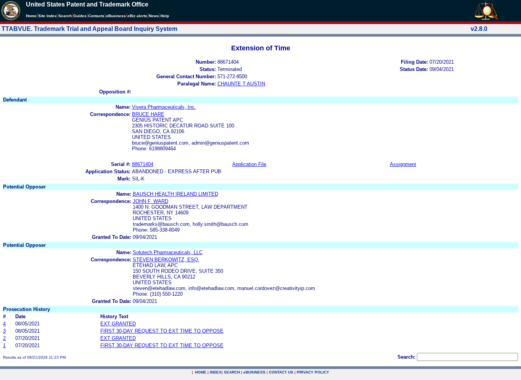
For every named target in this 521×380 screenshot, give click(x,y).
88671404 (142, 164)
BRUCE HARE (148, 114)
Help (165, 16)
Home (31, 16)
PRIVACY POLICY (313, 372)
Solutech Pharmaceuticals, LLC (168, 252)
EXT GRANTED (118, 324)
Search (65, 16)
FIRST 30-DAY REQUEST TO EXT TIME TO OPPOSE (162, 331)
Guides (80, 16)
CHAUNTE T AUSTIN (241, 84)
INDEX (216, 372)
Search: (406, 357)
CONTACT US (281, 372)
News (154, 16)
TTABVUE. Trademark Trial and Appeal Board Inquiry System (89, 29)
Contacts (96, 16)
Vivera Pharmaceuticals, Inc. (164, 107)
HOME (200, 372)
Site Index (47, 16)
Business (116, 16)
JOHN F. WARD (150, 201)
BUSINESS (254, 372)
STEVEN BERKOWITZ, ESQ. (166, 259)
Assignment (403, 164)
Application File (249, 164)
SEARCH (232, 372)
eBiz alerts (137, 16)
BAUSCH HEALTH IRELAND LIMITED (175, 194)
